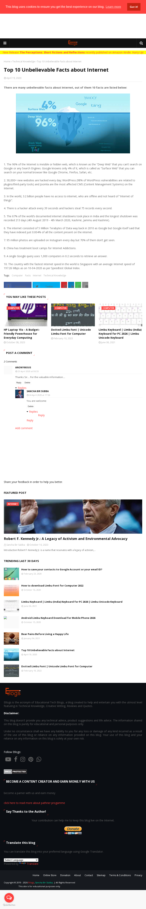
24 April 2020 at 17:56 (39, 395)
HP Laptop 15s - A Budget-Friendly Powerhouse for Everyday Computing (22, 333)
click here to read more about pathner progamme (34, 803)
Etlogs (31, 882)
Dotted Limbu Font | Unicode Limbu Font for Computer (71, 331)
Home (7, 61)
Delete (27, 382)
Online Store (49, 875)
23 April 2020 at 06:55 (28, 371)
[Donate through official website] (73, 834)
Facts (28, 275)
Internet (37, 275)
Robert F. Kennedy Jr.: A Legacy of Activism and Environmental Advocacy (65, 538)
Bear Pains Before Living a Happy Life (45, 634)
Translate (32, 863)
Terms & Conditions (120, 875)
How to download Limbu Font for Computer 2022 (52, 585)
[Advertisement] (73, 26)
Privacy (138, 875)
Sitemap (101, 875)
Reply (18, 382)
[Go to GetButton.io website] (9, 905)
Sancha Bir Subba (38, 391)
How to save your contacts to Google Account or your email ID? (61, 569)
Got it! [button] (134, 6)
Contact (89, 875)
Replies (22, 388)
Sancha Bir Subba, (44, 882)
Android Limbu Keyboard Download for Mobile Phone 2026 (58, 618)
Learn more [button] (113, 6)
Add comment (24, 428)
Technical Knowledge (23, 61)
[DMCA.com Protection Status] (15, 773)
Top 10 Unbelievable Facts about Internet (48, 650)
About (77, 875)
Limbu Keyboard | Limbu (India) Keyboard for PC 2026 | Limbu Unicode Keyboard (120, 333)
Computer (17, 275)
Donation (65, 875)
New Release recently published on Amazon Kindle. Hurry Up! (73, 52)
